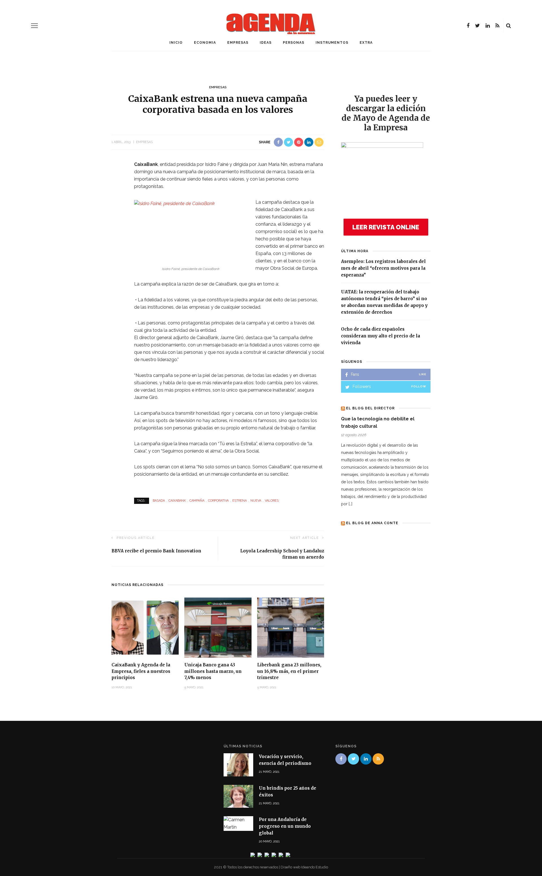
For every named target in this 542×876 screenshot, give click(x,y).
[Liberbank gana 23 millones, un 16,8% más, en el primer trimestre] (290, 627)
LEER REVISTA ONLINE (385, 227)
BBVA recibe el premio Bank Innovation (156, 551)
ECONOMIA (205, 43)
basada (159, 500)
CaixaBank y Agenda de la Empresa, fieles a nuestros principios (141, 671)
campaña (196, 500)
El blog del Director (370, 408)
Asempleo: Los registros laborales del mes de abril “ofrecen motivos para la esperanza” (383, 268)
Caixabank (177, 500)
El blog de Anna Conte (372, 523)
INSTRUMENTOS (332, 43)
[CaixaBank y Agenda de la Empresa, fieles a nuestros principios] (145, 627)
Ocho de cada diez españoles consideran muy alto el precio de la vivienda (380, 335)
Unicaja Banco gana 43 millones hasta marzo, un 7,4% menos (213, 671)
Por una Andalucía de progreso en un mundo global (285, 826)
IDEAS (266, 43)
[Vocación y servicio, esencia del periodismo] (238, 764)
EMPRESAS (237, 43)
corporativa (218, 500)
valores (272, 500)
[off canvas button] (34, 25)
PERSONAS (293, 43)
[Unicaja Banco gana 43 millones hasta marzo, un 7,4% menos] (218, 627)
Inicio (176, 43)
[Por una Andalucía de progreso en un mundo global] (238, 823)
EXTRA (366, 43)
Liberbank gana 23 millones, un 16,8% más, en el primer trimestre (289, 671)
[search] (508, 26)
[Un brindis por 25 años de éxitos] (238, 795)
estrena (239, 500)
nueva (255, 500)
